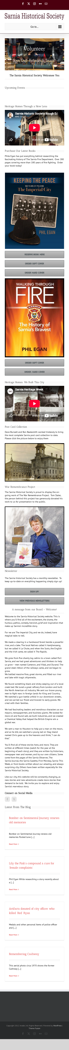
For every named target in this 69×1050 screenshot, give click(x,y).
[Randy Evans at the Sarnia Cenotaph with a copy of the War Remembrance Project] (34, 508)
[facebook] (7, 799)
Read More (13, 844)
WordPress (57, 1025)
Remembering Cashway (24, 954)
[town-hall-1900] (34, 444)
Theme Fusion (34, 1028)
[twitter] (14, 799)
